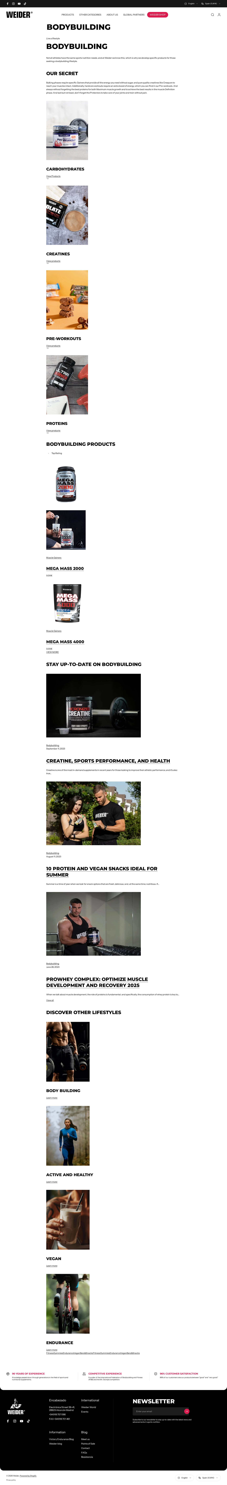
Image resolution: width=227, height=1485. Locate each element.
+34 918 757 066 (57, 1414)
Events (84, 1411)
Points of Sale (88, 1443)
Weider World (88, 1407)
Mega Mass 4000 (65, 641)
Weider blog (55, 1443)
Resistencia (87, 1457)
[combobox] (191, 3)
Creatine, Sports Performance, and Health (108, 761)
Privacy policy (11, 1480)
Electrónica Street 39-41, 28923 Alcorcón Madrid (62, 1408)
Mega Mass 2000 (65, 568)
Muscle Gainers (53, 557)
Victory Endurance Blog (61, 1439)
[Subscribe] (186, 1411)
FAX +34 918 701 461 (59, 1419)
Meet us (85, 1439)
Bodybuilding (52, 745)
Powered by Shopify (28, 1476)
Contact (85, 1448)
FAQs (84, 1452)
